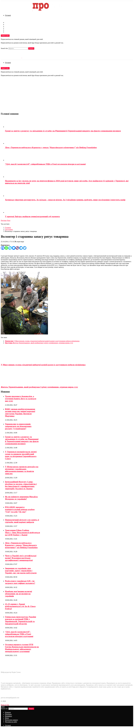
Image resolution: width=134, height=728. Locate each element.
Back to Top (5, 705)
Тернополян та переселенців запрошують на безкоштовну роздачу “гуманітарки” (18, 426)
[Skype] (10, 248)
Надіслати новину (11, 30)
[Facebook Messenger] (13, 248)
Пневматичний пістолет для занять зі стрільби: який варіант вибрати (22, 521)
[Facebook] (3, 248)
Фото (7, 28)
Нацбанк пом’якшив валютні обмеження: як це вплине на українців (18, 593)
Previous (4, 220)
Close (3, 707)
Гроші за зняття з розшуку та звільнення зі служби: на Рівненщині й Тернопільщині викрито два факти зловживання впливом (63, 131)
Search (31, 48)
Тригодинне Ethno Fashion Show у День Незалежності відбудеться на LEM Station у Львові (22, 532)
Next (8, 220)
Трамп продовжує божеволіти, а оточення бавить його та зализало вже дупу (20, 398)
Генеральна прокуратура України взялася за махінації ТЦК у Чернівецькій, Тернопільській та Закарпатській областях (20, 620)
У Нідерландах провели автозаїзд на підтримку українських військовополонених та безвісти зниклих (21, 470)
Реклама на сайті (11, 32)
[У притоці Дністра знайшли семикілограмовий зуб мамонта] (69, 208)
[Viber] (17, 248)
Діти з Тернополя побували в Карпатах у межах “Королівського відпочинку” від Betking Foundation (51, 147)
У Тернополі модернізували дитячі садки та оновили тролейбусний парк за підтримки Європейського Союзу (21, 455)
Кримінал (8, 26)
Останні (8, 15)
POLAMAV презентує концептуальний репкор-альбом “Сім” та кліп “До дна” (20, 509)
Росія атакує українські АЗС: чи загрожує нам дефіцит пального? (20, 582)
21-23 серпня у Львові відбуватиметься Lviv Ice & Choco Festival (20, 606)
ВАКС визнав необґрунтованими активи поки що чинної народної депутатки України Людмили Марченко (20, 412)
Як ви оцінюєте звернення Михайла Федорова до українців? (21, 498)
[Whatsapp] (6, 248)
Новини (8, 22)
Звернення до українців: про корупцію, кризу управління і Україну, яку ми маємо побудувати (21, 570)
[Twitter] (24, 248)
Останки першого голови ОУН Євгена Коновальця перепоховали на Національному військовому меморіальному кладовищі (22, 648)
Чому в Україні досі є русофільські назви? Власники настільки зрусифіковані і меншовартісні (20, 558)
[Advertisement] (67, 95)
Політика (8, 24)
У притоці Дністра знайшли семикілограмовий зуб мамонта (32, 216)
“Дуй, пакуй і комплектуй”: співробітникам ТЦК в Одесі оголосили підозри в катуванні (45, 164)
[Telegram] (21, 248)
